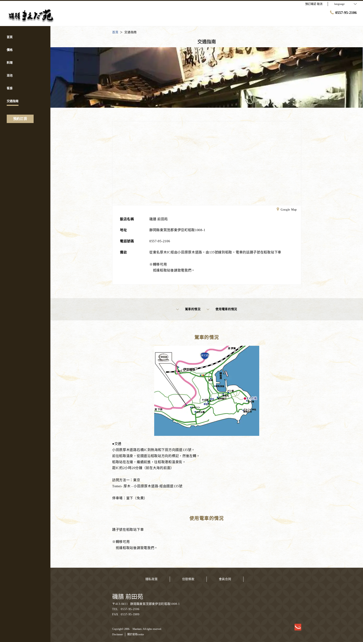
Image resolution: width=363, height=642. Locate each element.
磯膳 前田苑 (127, 597)
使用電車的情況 (226, 309)
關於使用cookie (135, 634)
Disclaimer (117, 634)
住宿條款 (188, 579)
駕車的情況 (193, 309)
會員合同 (225, 579)
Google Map (289, 209)
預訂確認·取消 (313, 3)
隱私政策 (151, 579)
